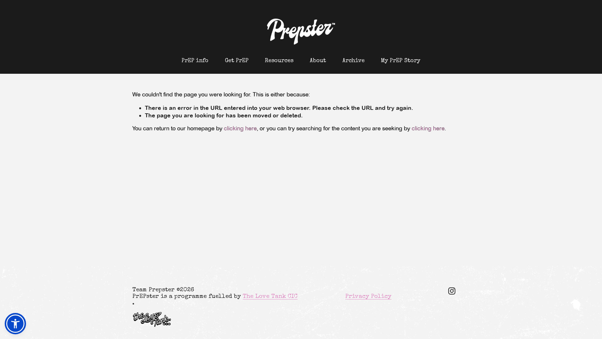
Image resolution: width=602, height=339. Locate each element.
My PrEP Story (400, 61)
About (318, 61)
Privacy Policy (368, 297)
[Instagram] (452, 291)
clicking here (240, 128)
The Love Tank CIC (270, 297)
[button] (15, 324)
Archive (353, 61)
